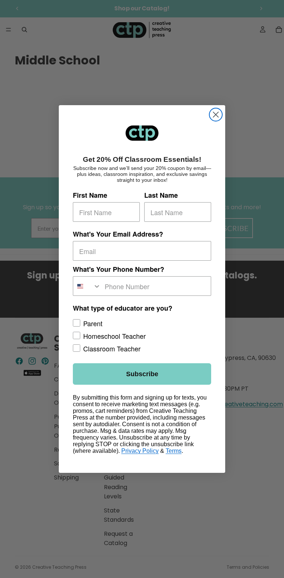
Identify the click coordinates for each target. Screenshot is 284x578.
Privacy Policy (140, 451)
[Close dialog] (215, 114)
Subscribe (142, 374)
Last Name (161, 195)
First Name (90, 195)
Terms (174, 451)
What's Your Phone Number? (118, 269)
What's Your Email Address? (118, 234)
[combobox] (87, 286)
